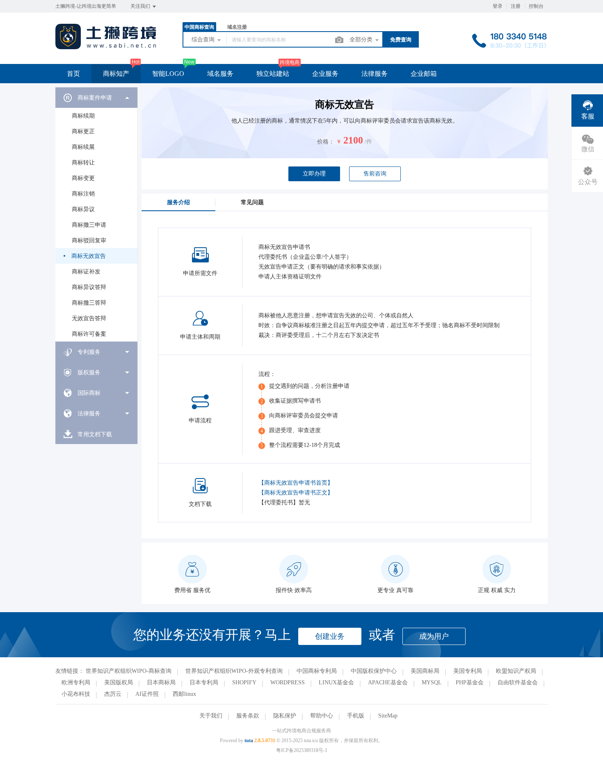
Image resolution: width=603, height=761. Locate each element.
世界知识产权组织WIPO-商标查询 (128, 671)
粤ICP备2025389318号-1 (301, 750)
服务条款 (247, 716)
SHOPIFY (244, 682)
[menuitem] (96, 214)
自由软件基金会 (518, 682)
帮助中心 (321, 716)
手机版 (355, 716)
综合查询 (204, 39)
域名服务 (220, 73)
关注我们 (140, 6)
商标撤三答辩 (89, 303)
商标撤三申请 (89, 225)
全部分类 (361, 39)
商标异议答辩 (89, 287)
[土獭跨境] (106, 47)
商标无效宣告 (88, 256)
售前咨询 (374, 174)
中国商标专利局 (317, 671)
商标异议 (83, 209)
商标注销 (83, 194)
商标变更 (83, 178)
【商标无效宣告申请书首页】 (295, 483)
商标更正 (83, 131)
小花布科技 (76, 694)
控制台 (536, 6)
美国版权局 (118, 682)
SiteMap (387, 716)
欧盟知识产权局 (516, 671)
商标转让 (83, 162)
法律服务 (374, 73)
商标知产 (116, 73)
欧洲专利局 (76, 682)
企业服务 (325, 73)
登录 (497, 6)
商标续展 (83, 147)
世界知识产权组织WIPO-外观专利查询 (234, 671)
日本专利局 (204, 682)
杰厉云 (112, 694)
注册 (516, 6)
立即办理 (314, 174)
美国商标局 (425, 671)
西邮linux (184, 694)
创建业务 (330, 636)
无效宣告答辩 (89, 318)
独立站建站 (272, 73)
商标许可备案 (89, 334)
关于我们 (210, 716)
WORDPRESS (287, 682)
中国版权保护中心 (374, 671)
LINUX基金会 (336, 682)
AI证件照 (147, 694)
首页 (73, 73)
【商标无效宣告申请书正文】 (295, 493)
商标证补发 (86, 272)
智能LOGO (168, 73)
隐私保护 (284, 716)
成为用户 (434, 636)
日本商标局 (161, 682)
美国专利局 (467, 671)
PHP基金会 (470, 682)
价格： (325, 142)
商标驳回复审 (89, 240)
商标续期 (83, 116)
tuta (248, 740)
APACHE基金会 (388, 682)
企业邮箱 (424, 73)
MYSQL (432, 682)
